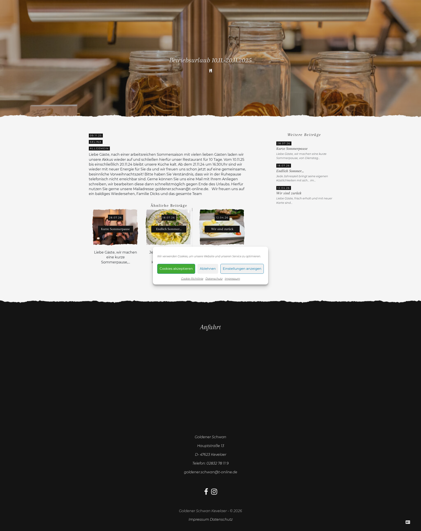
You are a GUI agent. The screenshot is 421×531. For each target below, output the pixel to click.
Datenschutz (214, 278)
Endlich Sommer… (290, 171)
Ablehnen (208, 268)
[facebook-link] (206, 493)
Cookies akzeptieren (176, 268)
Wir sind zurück (288, 193)
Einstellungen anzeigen (242, 268)
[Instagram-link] (214, 493)
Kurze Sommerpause (291, 149)
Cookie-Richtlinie (192, 278)
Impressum (232, 278)
